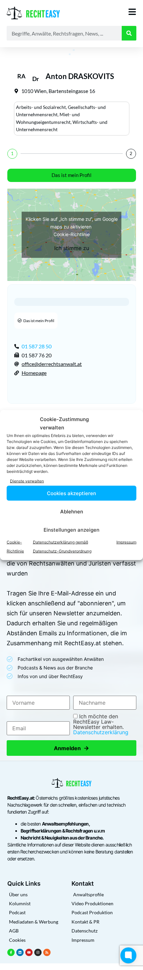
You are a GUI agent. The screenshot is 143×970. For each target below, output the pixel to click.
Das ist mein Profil (71, 175)
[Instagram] (38, 952)
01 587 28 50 (37, 346)
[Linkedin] (20, 952)
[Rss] (47, 952)
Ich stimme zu (71, 247)
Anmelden (71, 748)
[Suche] (129, 33)
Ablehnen (71, 511)
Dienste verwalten (27, 480)
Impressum (126, 542)
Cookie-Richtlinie (72, 234)
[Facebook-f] (11, 952)
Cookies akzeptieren (71, 493)
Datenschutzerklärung (100, 732)
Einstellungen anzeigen (71, 529)
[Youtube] (29, 952)
